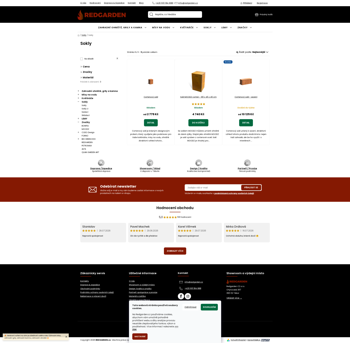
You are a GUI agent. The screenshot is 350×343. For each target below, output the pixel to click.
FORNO (85, 135)
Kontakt (132, 3)
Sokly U (85, 108)
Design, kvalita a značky (140, 288)
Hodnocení (95, 3)
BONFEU (85, 125)
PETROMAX (87, 145)
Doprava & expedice (90, 285)
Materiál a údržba (137, 296)
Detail (150, 122)
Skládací (86, 115)
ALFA (84, 149)
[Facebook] (181, 296)
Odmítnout (191, 307)
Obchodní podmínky (90, 288)
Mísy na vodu (89, 94)
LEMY (84, 118)
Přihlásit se (251, 187)
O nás (83, 3)
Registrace (262, 3)
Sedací (85, 112)
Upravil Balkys (254, 340)
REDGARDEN (87, 142)
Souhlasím (209, 307)
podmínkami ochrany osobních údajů (234, 193)
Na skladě (101, 58)
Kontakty (84, 281)
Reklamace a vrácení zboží (93, 296)
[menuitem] (122, 27)
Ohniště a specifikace (139, 300)
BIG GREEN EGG (89, 139)
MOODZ (85, 129)
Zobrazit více (175, 251)
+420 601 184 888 (164, 3)
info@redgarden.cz (188, 3)
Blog (141, 3)
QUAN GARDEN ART (90, 152)
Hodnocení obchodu (175, 207)
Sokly (85, 101)
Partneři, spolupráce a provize (143, 292)
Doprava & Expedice (114, 3)
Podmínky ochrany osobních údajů (97, 292)
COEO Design (88, 132)
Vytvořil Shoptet (238, 340)
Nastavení (139, 336)
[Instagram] (188, 296)
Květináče (87, 98)
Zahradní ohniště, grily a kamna (100, 91)
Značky (86, 122)
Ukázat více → (234, 298)
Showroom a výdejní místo (142, 285)
